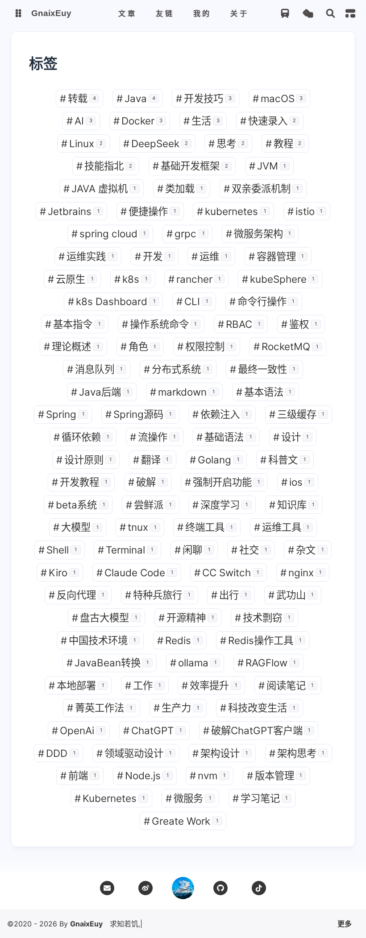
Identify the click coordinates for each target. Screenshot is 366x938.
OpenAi (77, 730)
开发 (153, 256)
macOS (278, 98)
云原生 (70, 279)
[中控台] (350, 13)
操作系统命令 (159, 324)
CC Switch (226, 572)
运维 (209, 256)
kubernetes (231, 211)
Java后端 (100, 392)
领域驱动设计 (133, 753)
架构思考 (296, 753)
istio (305, 211)
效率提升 (209, 685)
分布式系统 (176, 369)
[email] (107, 888)
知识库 (292, 505)
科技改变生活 (257, 708)
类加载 (180, 188)
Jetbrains (70, 211)
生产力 (176, 708)
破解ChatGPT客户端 (257, 730)
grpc (185, 233)
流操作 (152, 437)
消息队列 (94, 369)
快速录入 (268, 121)
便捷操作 (148, 211)
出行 (229, 595)
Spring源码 (138, 414)
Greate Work (181, 821)
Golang (214, 460)
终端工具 (205, 527)
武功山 (291, 595)
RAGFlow (266, 663)
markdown (182, 392)
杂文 (306, 550)
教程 (284, 143)
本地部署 (76, 685)
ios (296, 482)
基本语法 (263, 392)
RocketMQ (286, 346)
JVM (267, 166)
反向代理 (76, 595)
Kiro (58, 572)
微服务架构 (258, 233)
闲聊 (192, 550)
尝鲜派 (148, 505)
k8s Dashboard (111, 301)
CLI (192, 301)
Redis (178, 640)
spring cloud (108, 233)
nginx (301, 572)
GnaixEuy (86, 923)
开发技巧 (204, 98)
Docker (138, 121)
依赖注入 (220, 414)
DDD (56, 753)
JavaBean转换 (108, 663)
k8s (130, 279)
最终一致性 (262, 369)
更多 (344, 923)
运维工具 (281, 527)
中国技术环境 (98, 640)
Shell (57, 550)
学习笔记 (260, 798)
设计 (291, 437)
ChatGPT (152, 730)
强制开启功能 (222, 482)
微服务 (188, 798)
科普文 (283, 460)
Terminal (125, 550)
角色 (138, 346)
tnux (138, 527)
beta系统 (76, 505)
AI (79, 121)
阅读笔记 (286, 685)
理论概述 (71, 346)
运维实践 (86, 256)
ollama (193, 663)
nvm (207, 775)
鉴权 (299, 324)
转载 (78, 98)
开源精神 (186, 618)
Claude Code (134, 572)
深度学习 (220, 505)
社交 (249, 550)
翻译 (151, 460)
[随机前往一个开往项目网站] (285, 13)
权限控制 (205, 346)
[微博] (145, 888)
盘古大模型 (104, 618)
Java (135, 98)
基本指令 (72, 324)
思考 (226, 143)
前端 (78, 775)
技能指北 (104, 166)
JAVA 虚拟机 (99, 188)
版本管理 (274, 775)
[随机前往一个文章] (308, 13)
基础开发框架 (190, 166)
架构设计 (220, 753)
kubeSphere (278, 279)
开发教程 (79, 482)
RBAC (239, 324)
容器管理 (276, 256)
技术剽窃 (262, 618)
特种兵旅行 (157, 595)
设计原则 (84, 460)
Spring (61, 414)
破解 (146, 482)
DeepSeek (155, 143)
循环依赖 (81, 437)
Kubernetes (110, 798)
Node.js (143, 775)
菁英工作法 (99, 708)
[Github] (220, 888)
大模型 (76, 527)
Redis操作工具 (260, 640)
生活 (201, 121)
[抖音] (259, 888)
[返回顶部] (183, 888)
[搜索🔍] (330, 13)
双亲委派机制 (261, 188)
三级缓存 (296, 414)
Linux (82, 143)
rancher (194, 279)
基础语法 (224, 437)
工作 (143, 685)
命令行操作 (262, 301)
